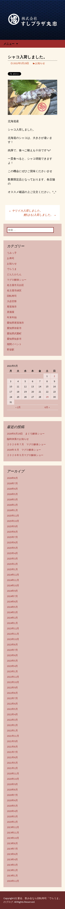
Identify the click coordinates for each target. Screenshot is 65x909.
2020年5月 (12, 805)
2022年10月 (13, 682)
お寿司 (10, 258)
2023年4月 (12, 666)
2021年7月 (12, 752)
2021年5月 (12, 762)
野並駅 (10, 349)
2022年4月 (12, 714)
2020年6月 (12, 800)
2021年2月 (12, 768)
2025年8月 (12, 531)
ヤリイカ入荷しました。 (25, 210)
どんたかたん (14, 274)
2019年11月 (13, 832)
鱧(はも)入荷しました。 (40, 214)
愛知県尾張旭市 (15, 322)
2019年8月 (12, 843)
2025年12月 (13, 515)
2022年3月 (12, 719)
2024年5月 (12, 606)
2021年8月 (12, 746)
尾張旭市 (12, 306)
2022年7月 (12, 698)
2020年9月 (12, 784)
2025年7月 (12, 537)
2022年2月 (12, 725)
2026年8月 (12, 478)
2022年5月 (12, 709)
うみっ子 (12, 252)
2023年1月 (12, 671)
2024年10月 (13, 585)
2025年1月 (12, 569)
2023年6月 (12, 655)
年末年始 (12, 317)
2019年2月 (12, 870)
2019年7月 (12, 848)
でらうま (12, 269)
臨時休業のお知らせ (18, 439)
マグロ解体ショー (16, 279)
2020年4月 (12, 811)
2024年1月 (12, 623)
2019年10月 (13, 838)
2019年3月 (12, 864)
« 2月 (18, 407)
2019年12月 (13, 827)
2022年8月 (12, 692)
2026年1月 (12, 510)
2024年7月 (12, 596)
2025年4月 (12, 553)
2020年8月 (12, 789)
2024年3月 (12, 612)
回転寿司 (12, 295)
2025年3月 (12, 558)
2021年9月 (12, 741)
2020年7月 (12, 795)
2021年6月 (12, 757)
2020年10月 (13, 778)
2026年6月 (12, 488)
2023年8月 (12, 644)
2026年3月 (12, 499)
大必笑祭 (12, 301)
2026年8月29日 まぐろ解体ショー (26, 433)
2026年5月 (12, 494)
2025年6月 (12, 542)
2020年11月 (13, 773)
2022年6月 (12, 703)
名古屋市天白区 (15, 285)
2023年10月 (13, 639)
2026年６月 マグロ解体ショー (24, 449)
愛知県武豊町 (14, 333)
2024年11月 (13, 580)
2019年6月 (12, 854)
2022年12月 (13, 676)
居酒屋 (10, 312)
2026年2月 (12, 504)
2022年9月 (12, 687)
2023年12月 (13, 628)
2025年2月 (12, 564)
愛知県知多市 (14, 338)
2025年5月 (12, 547)
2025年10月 (13, 521)
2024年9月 (12, 590)
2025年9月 (12, 526)
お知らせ (40, 63)
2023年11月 (13, 633)
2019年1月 (12, 875)
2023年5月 (12, 660)
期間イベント (14, 344)
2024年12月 (13, 574)
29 (47, 396)
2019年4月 (12, 859)
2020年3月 (12, 816)
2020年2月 (12, 821)
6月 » (47, 407)
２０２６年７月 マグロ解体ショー (26, 444)
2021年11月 (13, 735)
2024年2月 (12, 617)
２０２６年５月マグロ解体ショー (25, 455)
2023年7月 (12, 649)
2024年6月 (12, 601)
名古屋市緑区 (14, 290)
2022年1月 (12, 730)
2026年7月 (12, 483)
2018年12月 (13, 880)
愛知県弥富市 (14, 328)
